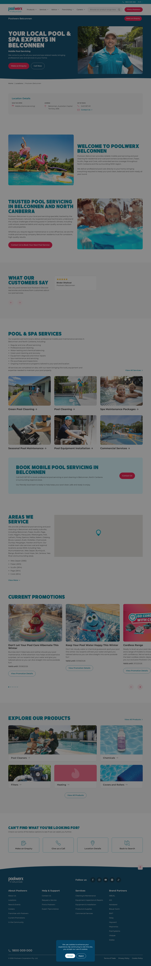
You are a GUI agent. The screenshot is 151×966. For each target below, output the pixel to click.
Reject (81, 956)
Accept (70, 956)
